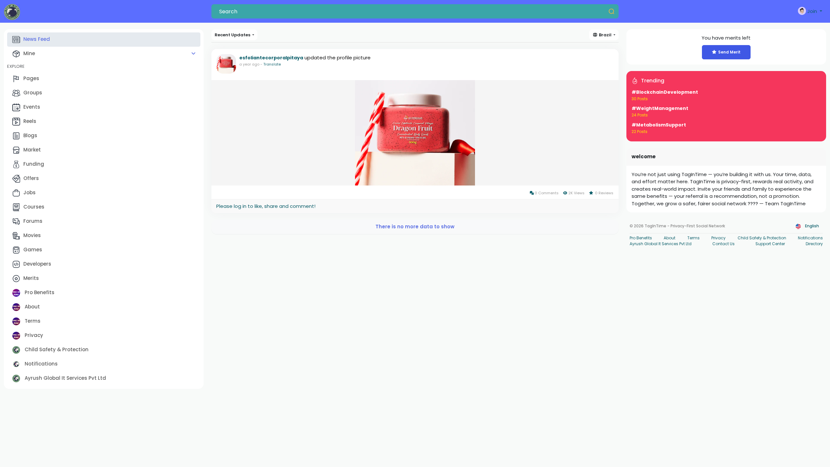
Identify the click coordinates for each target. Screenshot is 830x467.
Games (32, 249)
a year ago (249, 64)
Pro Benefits (38, 292)
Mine (29, 53)
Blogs (30, 135)
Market (32, 149)
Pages (31, 78)
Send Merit (729, 52)
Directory (814, 243)
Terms (32, 320)
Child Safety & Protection (56, 349)
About (31, 306)
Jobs (29, 192)
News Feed (36, 39)
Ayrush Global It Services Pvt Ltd (64, 378)
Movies (32, 235)
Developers (37, 263)
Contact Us (723, 243)
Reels (29, 121)
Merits (31, 278)
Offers (31, 178)
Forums (32, 221)
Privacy (33, 335)
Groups (32, 92)
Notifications (40, 363)
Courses (33, 206)
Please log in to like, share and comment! (265, 206)
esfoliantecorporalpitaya (271, 57)
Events (31, 106)
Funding (33, 164)
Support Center (770, 243)
